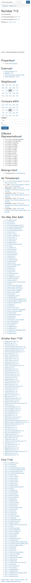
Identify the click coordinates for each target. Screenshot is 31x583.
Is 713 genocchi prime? (11, 254)
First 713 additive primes (11, 463)
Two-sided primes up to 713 (12, 444)
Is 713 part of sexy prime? (12, 308)
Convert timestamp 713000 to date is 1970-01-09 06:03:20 (17, 185)
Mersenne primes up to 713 (12, 395)
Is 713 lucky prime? (10, 271)
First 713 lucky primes (11, 514)
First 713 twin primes (10, 564)
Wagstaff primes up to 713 (12, 448)
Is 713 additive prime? (11, 220)
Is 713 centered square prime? (13, 228)
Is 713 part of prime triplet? (12, 292)
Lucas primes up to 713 (11, 391)
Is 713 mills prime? (10, 275)
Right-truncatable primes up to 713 (14, 424)
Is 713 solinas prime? (10, 313)
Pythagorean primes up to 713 (13, 417)
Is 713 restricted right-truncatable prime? (16, 301)
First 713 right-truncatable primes (14, 545)
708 (10, 88)
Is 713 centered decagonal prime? (14, 225)
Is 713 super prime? (10, 316)
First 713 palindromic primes (12, 521)
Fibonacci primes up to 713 (12, 374)
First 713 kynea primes (11, 506)
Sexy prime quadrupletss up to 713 (14, 431)
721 (3, 96)
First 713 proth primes (11, 536)
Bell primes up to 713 (10, 343)
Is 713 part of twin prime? (12, 321)
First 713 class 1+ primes (11, 476)
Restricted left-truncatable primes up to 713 (16, 420)
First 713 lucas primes (11, 512)
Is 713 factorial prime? (11, 249)
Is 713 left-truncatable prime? (13, 265)
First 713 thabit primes (11, 561)
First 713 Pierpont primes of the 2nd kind (16, 524)
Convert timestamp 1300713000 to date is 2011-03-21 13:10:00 (17, 189)
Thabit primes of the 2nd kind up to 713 (15, 441)
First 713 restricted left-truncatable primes (16, 542)
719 (13, 93)
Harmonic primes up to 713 (12, 381)
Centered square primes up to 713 (14, 350)
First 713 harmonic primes (12, 502)
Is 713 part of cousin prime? (12, 235)
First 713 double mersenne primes (14, 487)
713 (6, 63)
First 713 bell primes (10, 464)
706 (3, 88)
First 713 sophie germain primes (13, 557)
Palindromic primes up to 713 (13, 400)
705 (17, 85)
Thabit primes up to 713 (11, 439)
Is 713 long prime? (10, 268)
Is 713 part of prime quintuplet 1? (14, 287)
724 (14, 96)
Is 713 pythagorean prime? (12, 295)
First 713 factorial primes (11, 492)
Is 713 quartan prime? (11, 297)
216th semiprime (12, 63)
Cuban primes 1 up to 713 (12, 358)
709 (13, 88)
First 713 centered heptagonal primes (15, 469)
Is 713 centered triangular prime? (14, 230)
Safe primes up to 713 (11, 425)
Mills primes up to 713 (11, 396)
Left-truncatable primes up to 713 (14, 386)
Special (22, 579)
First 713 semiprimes (10, 549)
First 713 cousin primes (11, 478)
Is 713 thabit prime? (10, 318)
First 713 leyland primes (11, 509)
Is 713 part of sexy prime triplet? (13, 311)
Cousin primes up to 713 (11, 357)
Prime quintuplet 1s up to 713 (13, 408)
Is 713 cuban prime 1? (11, 237)
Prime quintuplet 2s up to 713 (13, 410)
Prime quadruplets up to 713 (12, 407)
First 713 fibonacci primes (12, 495)
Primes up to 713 (9, 405)
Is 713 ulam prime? (10, 325)
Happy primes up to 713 (11, 379)
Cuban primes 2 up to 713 (12, 360)
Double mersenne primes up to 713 (14, 365)
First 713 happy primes (11, 500)
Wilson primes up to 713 (11, 453)
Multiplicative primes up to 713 (13, 398)
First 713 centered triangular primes (14, 473)
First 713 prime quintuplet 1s (12, 530)
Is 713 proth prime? (10, 294)
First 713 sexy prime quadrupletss (14, 552)
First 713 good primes (11, 499)
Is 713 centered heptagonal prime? (14, 227)
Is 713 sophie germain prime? (13, 314)
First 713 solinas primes (11, 555)
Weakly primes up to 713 (11, 449)
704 (14, 85)
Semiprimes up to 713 (11, 427)
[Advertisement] (15, 35)
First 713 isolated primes (11, 504)
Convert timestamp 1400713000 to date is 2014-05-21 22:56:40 (17, 194)
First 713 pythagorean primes (13, 538)
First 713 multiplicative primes (13, 519)
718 (10, 93)
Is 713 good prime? (10, 256)
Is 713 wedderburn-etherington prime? (15, 330)
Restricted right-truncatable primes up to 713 (17, 422)
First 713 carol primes (11, 466)
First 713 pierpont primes (11, 523)
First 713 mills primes (10, 518)
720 (17, 93)
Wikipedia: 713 (9, 73)
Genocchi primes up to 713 (12, 376)
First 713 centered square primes (14, 471)
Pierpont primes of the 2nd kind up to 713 (16, 403)
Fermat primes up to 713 (11, 372)
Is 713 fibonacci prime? (11, 253)
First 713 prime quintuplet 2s (12, 531)
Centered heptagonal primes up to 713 (15, 348)
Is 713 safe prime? (10, 304)
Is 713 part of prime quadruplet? (13, 285)
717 (6, 93)
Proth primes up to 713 (11, 415)
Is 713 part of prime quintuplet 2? (14, 289)
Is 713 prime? (8, 283)
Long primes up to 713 (11, 389)
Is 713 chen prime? (10, 232)
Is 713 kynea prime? (10, 263)
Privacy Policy (5, 579)
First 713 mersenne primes (12, 516)
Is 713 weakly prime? (10, 328)
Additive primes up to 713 (12, 341)
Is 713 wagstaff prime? (11, 326)
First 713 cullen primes (11, 483)
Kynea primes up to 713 (11, 384)
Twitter (3, 581)
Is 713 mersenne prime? (11, 273)
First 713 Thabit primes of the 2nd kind (15, 562)
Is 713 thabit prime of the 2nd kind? (14, 320)
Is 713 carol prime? (10, 223)
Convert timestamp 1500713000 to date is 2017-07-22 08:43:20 (17, 200)
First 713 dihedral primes (11, 485)
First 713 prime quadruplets (12, 528)
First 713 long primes (10, 511)
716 (3, 93)
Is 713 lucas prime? (10, 270)
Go (28, 2)
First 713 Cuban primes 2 (12, 482)
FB (26, 579)
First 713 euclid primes (11, 490)
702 (7, 85)
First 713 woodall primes (11, 576)
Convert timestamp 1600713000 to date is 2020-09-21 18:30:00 (17, 205)
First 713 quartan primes (11, 540)
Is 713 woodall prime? (11, 333)
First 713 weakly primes (11, 571)
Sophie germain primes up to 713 (14, 436)
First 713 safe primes (10, 547)
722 (7, 96)
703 (10, 85)
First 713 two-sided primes (12, 566)
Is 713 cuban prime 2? (11, 239)
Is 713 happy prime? (10, 258)
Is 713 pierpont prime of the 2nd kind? (15, 282)
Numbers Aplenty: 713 (11, 71)
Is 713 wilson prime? (10, 332)
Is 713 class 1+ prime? (11, 234)
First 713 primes (9, 526)
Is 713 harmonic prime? (11, 259)
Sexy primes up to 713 (11, 429)
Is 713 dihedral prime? (11, 242)
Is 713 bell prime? (9, 222)
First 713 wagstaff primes (11, 569)
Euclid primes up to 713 (11, 369)
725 (17, 96)
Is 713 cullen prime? (10, 241)
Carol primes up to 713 (11, 345)
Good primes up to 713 (11, 377)
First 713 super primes (11, 559)
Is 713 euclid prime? (10, 247)
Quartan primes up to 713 (12, 419)
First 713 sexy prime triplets (12, 554)
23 (16, 17)
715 (17, 90)
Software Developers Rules (13, 581)
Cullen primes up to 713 (11, 362)
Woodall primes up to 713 (12, 455)
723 (10, 96)
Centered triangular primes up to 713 (15, 352)
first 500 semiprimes (19, 173)
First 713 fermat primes (11, 494)
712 (7, 90)
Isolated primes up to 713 (12, 382)
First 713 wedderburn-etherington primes (16, 573)
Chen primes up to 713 (11, 353)
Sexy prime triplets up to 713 (12, 432)
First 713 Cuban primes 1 (12, 480)
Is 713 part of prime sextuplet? (13, 290)
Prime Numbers (7, 2)
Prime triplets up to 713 (11, 413)
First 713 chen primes (11, 475)
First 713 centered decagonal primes (15, 468)
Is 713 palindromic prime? (12, 278)
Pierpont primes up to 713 (12, 401)
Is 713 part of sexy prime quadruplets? (15, 309)
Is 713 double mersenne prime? (13, 244)
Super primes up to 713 (11, 437)
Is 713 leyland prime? (10, 266)
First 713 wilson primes (11, 574)
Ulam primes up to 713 (11, 446)
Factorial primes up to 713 (12, 370)
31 (19, 17)
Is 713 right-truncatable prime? (13, 302)
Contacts (16, 579)
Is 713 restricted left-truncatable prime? (15, 299)
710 (17, 88)
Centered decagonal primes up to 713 (15, 346)
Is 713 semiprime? (10, 306)
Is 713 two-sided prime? (11, 323)
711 (3, 90)
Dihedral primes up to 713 (12, 364)
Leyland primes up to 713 (12, 388)
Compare (4, 118)
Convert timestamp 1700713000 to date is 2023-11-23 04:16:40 (17, 210)
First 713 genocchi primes (12, 497)
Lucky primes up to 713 (11, 393)
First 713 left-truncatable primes (13, 507)
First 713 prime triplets (11, 535)
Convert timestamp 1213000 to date (14, 75)
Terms (11, 579)
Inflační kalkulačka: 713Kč (12, 76)
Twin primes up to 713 (11, 443)
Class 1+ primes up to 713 (12, 355)
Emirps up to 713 (9, 367)
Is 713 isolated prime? (11, 261)
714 (14, 90)
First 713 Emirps (9, 488)
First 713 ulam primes (11, 567)
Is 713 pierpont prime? (11, 280)
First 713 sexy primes (10, 550)
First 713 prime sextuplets (12, 533)
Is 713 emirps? (9, 246)
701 (3, 85)
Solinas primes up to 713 (11, 434)
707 (6, 88)
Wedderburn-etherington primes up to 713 (16, 451)
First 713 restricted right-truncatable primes (16, 543)
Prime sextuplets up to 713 (12, 412)
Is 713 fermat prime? (10, 251)
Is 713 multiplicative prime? (12, 277)
